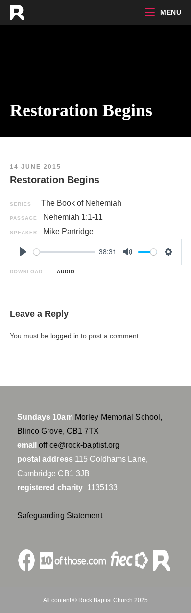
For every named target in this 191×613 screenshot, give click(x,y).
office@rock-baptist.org (79, 445)
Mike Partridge (68, 231)
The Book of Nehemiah (81, 203)
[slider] (64, 252)
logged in (64, 336)
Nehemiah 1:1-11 (73, 217)
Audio (64, 271)
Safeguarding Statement (59, 515)
